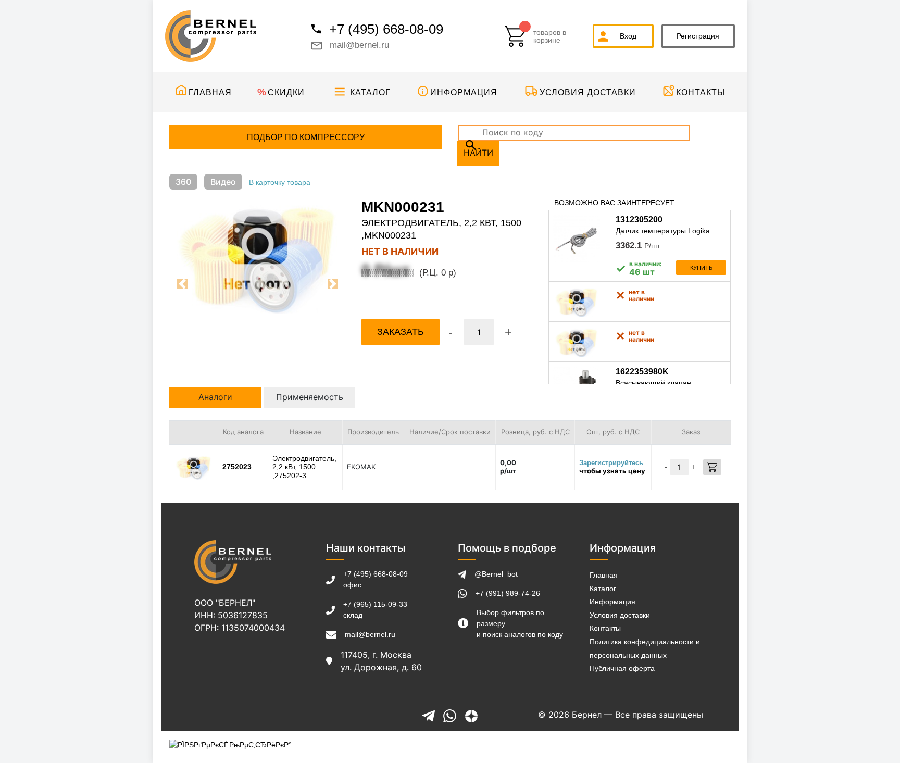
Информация (463, 92)
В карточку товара (279, 182)
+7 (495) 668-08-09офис (375, 579)
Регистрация (698, 36)
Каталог (370, 92)
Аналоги (215, 397)
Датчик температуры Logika (663, 231)
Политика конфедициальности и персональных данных (645, 648)
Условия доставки (588, 92)
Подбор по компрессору (306, 137)
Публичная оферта (622, 668)
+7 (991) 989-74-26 (508, 593)
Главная (210, 92)
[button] (182, 284)
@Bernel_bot (496, 574)
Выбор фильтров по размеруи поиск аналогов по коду (520, 623)
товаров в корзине (549, 36)
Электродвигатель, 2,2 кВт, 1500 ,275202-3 (304, 467)
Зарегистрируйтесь (611, 463)
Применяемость (309, 397)
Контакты (700, 92)
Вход (628, 36)
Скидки (286, 92)
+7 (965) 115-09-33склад (375, 609)
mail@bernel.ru (359, 45)
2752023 (237, 466)
